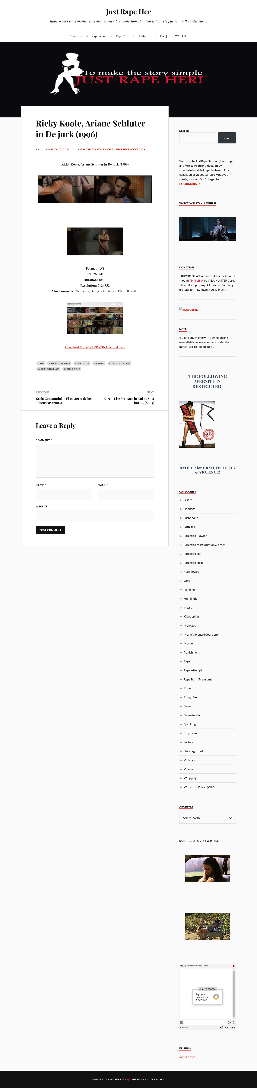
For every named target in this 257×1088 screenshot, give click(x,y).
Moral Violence (48, 369)
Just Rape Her (128, 11)
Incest (188, 607)
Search (184, 130)
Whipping (190, 778)
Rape (187, 661)
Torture (188, 742)
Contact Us (145, 36)
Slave (187, 706)
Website (42, 506)
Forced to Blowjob (195, 535)
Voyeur (188, 769)
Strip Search (191, 733)
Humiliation (191, 598)
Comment (44, 440)
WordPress (118, 1079)
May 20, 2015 (60, 149)
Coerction (82, 363)
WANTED (181, 36)
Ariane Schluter (59, 363)
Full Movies (191, 571)
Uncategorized (193, 751)
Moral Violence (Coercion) (126, 149)
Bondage (189, 508)
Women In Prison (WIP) (199, 787)
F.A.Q (163, 36)
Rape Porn (122, 36)
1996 (41, 363)
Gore (187, 580)
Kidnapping (191, 616)
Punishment (192, 652)
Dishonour (191, 517)
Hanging (189, 589)
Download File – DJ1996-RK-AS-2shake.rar (95, 347)
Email (103, 485)
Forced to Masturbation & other (204, 544)
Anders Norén (155, 1079)
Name (41, 485)
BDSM (188, 499)
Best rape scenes (97, 36)
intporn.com (187, 1057)
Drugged (189, 526)
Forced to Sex (192, 553)
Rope (187, 688)
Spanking (190, 724)
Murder (189, 643)
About (74, 36)
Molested (190, 625)
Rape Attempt (193, 670)
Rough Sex (190, 697)
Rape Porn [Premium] (198, 679)
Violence (189, 760)
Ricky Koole (72, 369)
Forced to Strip (92, 149)
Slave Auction (192, 715)
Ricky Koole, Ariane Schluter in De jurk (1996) (90, 128)
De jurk (99, 363)
